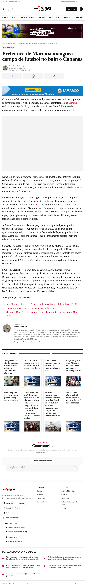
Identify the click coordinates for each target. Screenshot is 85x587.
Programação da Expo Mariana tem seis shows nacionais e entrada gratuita (73, 365)
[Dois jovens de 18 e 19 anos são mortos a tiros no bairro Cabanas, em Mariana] (11, 381)
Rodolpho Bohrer (15, 66)
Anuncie (64, 508)
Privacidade (65, 498)
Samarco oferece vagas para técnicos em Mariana (31, 308)
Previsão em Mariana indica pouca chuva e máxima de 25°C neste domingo (73, 397)
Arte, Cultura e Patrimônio (23, 18)
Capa (4, 43)
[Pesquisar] (4, 9)
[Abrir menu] (10, 9)
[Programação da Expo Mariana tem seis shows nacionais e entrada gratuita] (73, 381)
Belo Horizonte (42, 502)
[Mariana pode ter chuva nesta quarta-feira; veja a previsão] (11, 426)
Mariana (73, 102)
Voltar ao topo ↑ (78, 583)
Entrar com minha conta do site (42, 461)
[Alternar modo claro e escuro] (80, 9)
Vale (34, 204)
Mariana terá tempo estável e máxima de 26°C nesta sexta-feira (32, 364)
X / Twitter (24, 342)
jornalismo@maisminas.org (17, 527)
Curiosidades (55, 18)
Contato (64, 495)
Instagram (17, 342)
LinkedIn (38, 342)
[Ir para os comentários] (24, 66)
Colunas (42, 18)
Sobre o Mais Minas (68, 491)
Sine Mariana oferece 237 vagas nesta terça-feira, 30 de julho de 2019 (41, 304)
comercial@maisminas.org (17, 531)
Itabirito (39, 491)
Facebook (31, 342)
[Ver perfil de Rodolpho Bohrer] (7, 328)
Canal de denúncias (15, 542)
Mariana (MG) (12, 43)
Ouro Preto (41, 498)
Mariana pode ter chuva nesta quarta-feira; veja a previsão (11, 396)
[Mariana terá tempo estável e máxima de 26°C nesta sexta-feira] (32, 381)
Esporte (67, 18)
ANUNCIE (71, 9)
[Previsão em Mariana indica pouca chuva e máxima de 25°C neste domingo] (73, 426)
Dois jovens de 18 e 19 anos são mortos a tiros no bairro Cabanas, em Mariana (11, 366)
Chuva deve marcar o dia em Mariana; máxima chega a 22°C (52, 365)
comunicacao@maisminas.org (18, 68)
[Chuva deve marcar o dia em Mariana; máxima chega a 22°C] (53, 381)
